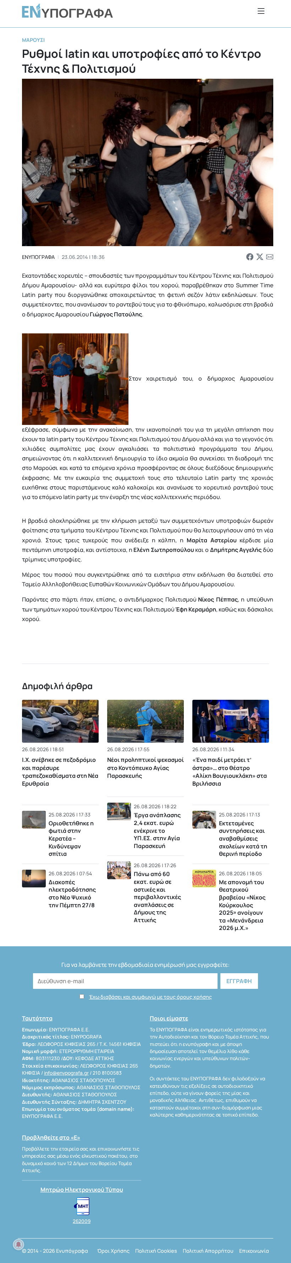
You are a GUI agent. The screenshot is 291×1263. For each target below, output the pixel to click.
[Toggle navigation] (261, 11)
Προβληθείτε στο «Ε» (51, 1137)
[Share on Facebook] (249, 257)
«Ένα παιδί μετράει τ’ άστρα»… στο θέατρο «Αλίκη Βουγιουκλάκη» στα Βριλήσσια (229, 771)
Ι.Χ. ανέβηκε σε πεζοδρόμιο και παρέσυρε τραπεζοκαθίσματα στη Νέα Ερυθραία (60, 771)
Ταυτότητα (37, 1018)
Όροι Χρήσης (113, 1250)
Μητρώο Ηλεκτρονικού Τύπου (81, 1189)
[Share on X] (259, 257)
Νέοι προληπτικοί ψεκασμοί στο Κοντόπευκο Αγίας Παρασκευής (145, 768)
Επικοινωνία (254, 1250)
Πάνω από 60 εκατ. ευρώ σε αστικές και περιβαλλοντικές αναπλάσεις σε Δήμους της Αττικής (157, 897)
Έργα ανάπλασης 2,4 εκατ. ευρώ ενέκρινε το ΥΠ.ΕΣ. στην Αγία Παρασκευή (157, 830)
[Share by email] (269, 257)
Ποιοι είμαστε (169, 1018)
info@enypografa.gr (66, 1073)
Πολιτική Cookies (156, 1250)
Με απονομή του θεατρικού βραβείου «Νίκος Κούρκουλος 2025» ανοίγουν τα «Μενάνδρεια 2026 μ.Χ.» (242, 905)
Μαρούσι (33, 40)
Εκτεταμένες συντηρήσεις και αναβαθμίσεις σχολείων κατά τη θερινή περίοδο (243, 838)
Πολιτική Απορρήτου (208, 1250)
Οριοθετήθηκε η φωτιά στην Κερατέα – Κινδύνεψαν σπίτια (71, 838)
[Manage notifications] (18, 1244)
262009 (81, 1221)
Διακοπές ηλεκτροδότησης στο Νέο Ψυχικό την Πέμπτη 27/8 (72, 893)
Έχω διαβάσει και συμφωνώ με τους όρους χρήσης (150, 996)
